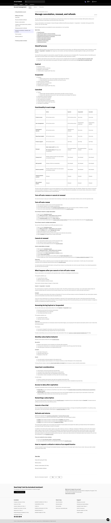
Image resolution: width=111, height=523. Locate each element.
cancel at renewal (56, 439)
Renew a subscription (20, 22)
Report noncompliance (28, 521)
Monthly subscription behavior (44, 38)
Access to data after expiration (44, 39)
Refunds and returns (41, 42)
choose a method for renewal (82, 257)
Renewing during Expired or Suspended (46, 36)
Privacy (15, 521)
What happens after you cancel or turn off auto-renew (49, 35)
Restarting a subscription (42, 40)
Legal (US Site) (39, 521)
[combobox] (35, 1)
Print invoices (18, 34)
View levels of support (70, 493)
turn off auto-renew (47, 439)
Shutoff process (40, 32)
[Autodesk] (18, 1)
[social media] (18, 516)
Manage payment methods (21, 28)
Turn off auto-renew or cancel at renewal (46, 33)
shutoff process (70, 209)
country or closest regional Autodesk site (78, 333)
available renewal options (58, 207)
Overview (17, 17)
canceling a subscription (52, 416)
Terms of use (34, 521)
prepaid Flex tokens (61, 409)
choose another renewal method (60, 220)
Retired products (19, 36)
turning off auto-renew (64, 416)
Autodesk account (48, 214)
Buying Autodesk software (21, 19)
